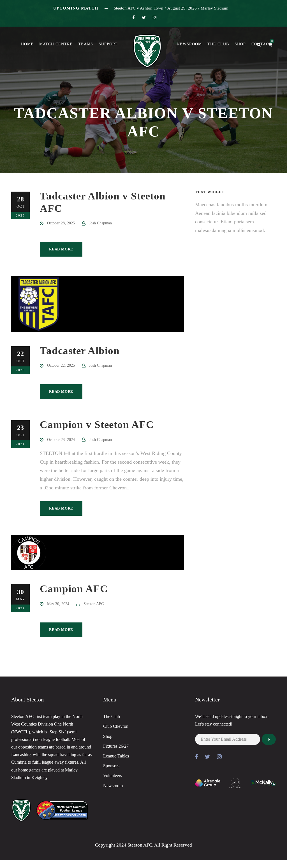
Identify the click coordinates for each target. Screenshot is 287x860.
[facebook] (133, 17)
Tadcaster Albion (80, 350)
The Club (218, 44)
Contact (261, 44)
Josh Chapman (100, 223)
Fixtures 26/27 (116, 746)
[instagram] (154, 17)
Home (27, 44)
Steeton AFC (94, 604)
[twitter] (144, 17)
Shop (240, 44)
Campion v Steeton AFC (97, 424)
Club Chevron (115, 726)
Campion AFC (74, 588)
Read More (61, 249)
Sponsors (111, 765)
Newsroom (189, 44)
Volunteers (112, 775)
